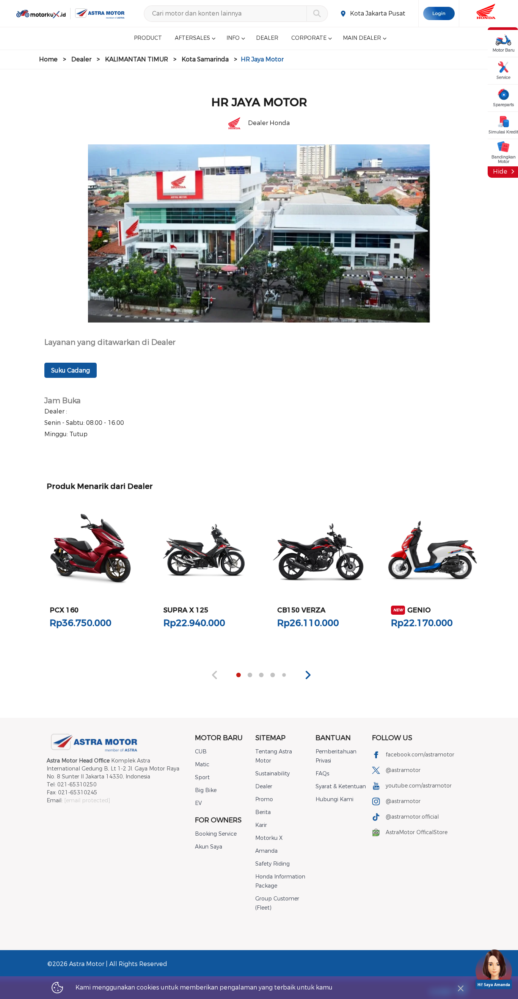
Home (48, 59)
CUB (201, 751)
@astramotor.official (412, 816)
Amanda (266, 851)
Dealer (81, 59)
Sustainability (272, 773)
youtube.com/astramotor (419, 785)
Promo (264, 799)
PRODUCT (148, 38)
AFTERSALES (192, 38)
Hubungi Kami (334, 799)
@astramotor (403, 770)
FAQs (322, 773)
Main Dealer (362, 38)
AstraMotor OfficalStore (416, 832)
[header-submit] (316, 13)
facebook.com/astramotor (420, 754)
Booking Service (216, 834)
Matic (202, 764)
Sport (202, 777)
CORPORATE (308, 38)
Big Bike (206, 790)
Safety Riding (272, 863)
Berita (263, 812)
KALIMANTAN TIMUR (136, 59)
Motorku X (269, 838)
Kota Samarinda (205, 59)
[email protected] (87, 800)
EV (198, 803)
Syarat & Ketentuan (341, 786)
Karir (261, 825)
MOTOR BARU (219, 737)
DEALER (267, 38)
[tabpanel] (91, 571)
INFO (233, 38)
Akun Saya (208, 846)
